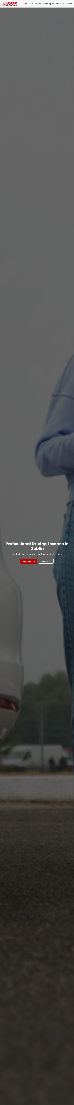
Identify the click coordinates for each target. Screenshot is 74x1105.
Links (58, 4)
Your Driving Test (48, 4)
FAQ (63, 4)
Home (25, 4)
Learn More (46, 561)
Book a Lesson (29, 561)
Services (38, 4)
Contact (69, 4)
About (31, 4)
